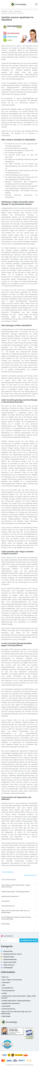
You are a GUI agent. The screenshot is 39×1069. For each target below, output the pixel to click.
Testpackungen (8, 957)
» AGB (3, 985)
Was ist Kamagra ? (30, 875)
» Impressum (5, 982)
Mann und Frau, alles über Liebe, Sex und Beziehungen (15, 911)
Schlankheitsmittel (9, 959)
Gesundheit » (18, 11)
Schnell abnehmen (8, 906)
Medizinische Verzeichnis (10, 896)
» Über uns (4, 977)
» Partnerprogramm (8, 990)
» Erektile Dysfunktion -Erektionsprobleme (15, 1001)
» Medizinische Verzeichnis (10, 1003)
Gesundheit (5, 901)
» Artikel (4, 993)
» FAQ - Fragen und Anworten (11, 980)
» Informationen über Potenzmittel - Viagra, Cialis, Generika (18, 997)
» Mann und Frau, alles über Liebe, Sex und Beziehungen (16, 1012)
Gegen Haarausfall (9, 962)
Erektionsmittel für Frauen (12, 954)
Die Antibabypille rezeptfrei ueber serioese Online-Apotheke (16, 918)
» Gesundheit (5, 1006)
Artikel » (11, 11)
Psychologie (5, 924)
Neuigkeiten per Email (29, 940)
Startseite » (4, 11)
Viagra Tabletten (7, 872)
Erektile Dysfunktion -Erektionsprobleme (15, 891)
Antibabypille (8, 967)
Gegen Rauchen (9, 965)
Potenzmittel (7, 951)
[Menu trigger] (36, 4)
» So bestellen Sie (7, 988)
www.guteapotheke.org (26, 1065)
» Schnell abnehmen (8, 1009)
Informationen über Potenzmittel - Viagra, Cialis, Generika (15, 886)
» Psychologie (5, 1016)
